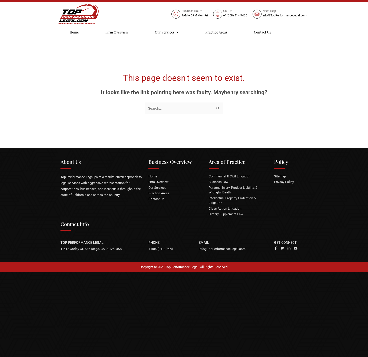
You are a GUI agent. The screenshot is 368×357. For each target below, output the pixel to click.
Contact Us (262, 32)
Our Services (164, 32)
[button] (167, 32)
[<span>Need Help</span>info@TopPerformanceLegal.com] (280, 14)
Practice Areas (216, 32)
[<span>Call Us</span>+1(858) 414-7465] (230, 14)
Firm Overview (116, 32)
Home (74, 32)
